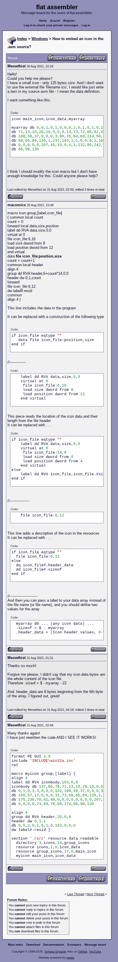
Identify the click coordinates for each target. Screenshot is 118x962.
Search (55, 20)
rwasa (70, 957)
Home (43, 20)
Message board (95, 944)
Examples (74, 944)
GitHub (82, 951)
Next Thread (95, 894)
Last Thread (75, 894)
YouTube (95, 951)
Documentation (53, 944)
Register (69, 20)
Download (33, 944)
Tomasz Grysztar (55, 951)
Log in (86, 25)
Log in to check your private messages (51, 25)
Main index (15, 944)
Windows (40, 39)
